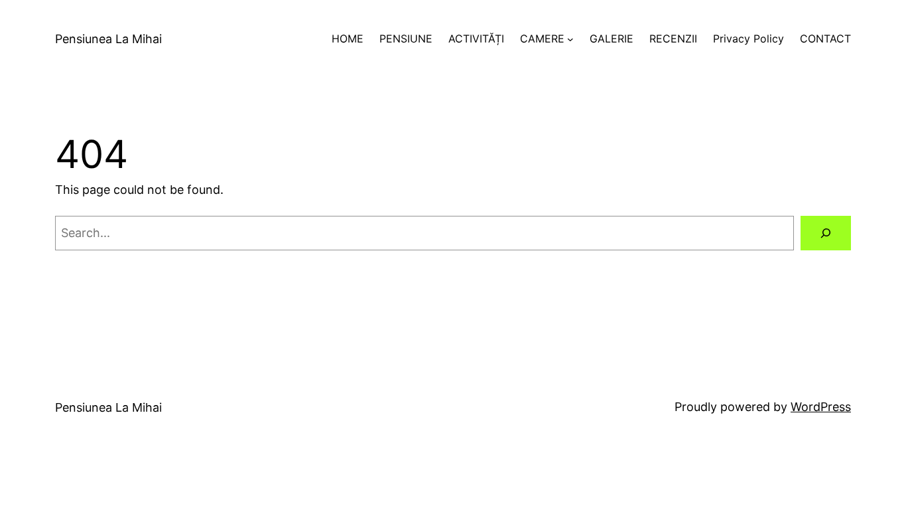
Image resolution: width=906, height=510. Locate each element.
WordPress (821, 407)
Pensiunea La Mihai (108, 39)
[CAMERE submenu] (570, 39)
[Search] (826, 233)
